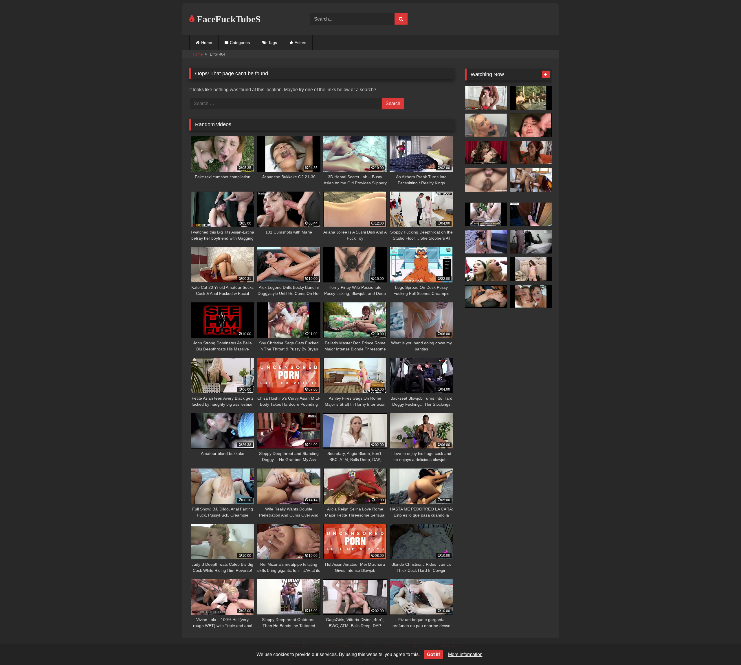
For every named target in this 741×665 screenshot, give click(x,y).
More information (465, 654)
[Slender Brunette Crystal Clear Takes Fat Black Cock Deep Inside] (531, 153)
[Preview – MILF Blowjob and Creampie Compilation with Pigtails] (531, 242)
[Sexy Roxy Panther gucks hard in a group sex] (486, 180)
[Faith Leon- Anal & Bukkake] (531, 269)
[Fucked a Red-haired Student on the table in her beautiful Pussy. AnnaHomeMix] (531, 180)
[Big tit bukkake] (531, 125)
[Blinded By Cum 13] (531, 296)
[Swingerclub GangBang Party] (486, 153)
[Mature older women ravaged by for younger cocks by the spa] (531, 98)
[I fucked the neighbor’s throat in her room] (486, 242)
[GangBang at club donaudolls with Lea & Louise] (486, 214)
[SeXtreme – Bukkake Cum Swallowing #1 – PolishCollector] (486, 269)
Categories (240, 42)
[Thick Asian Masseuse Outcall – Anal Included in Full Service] (531, 214)
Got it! (433, 654)
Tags (272, 42)
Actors (300, 42)
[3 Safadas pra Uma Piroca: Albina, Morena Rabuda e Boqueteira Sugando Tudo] (486, 296)
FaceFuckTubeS (228, 19)
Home (206, 42)
